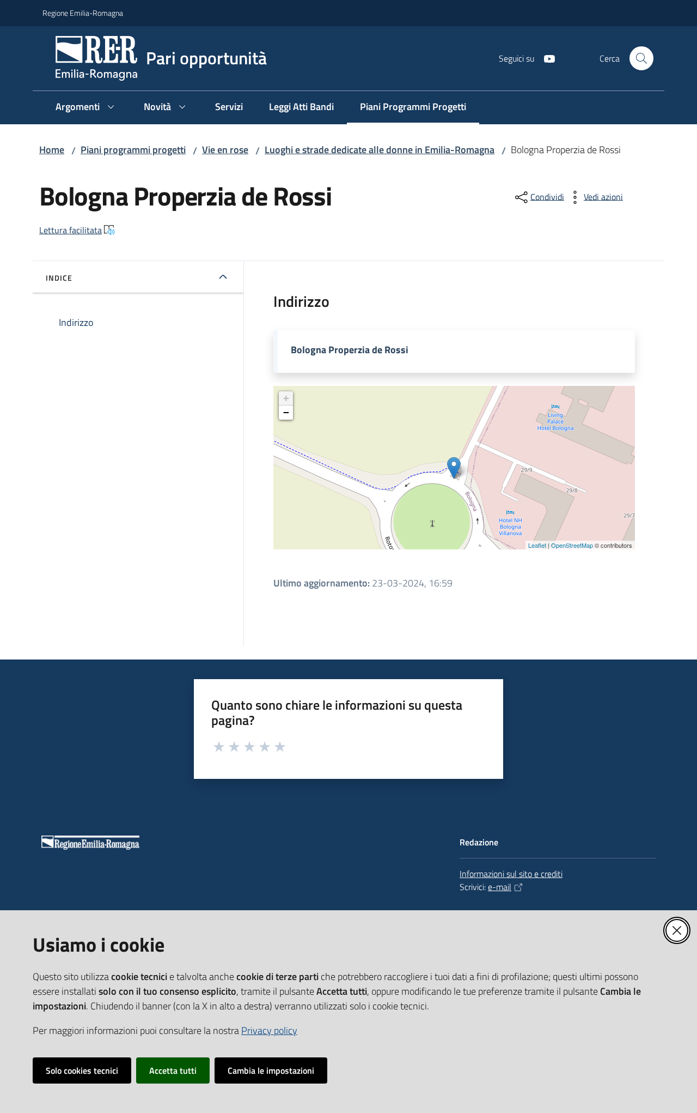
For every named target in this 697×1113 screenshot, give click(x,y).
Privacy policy (269, 1030)
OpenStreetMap (572, 545)
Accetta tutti (173, 1070)
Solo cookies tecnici (82, 1070)
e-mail (499, 886)
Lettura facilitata (70, 230)
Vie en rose (225, 149)
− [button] (286, 412)
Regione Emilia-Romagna (82, 13)
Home (51, 149)
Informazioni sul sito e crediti (511, 873)
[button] (641, 58)
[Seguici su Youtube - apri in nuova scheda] (545, 57)
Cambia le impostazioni (271, 1070)
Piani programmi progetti (133, 149)
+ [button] (286, 398)
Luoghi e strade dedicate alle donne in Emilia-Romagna (379, 149)
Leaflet (537, 545)
